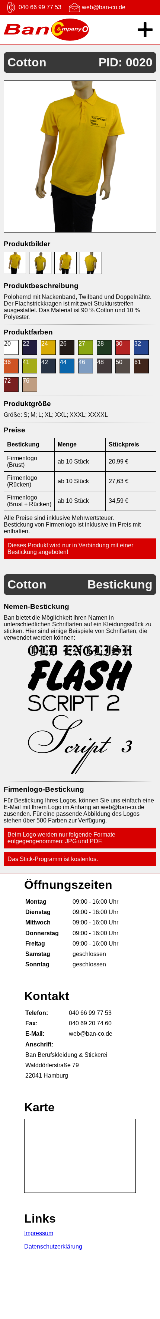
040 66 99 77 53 (40, 7)
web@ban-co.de (103, 7)
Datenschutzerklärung (53, 1246)
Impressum (38, 1233)
